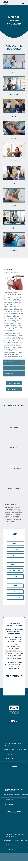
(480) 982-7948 (9, 845)
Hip (15, 591)
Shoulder (15, 564)
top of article (14, 383)
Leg (15, 576)
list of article (14, 389)
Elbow (15, 549)
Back (15, 585)
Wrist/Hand (15, 570)
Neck (15, 543)
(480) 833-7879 (9, 799)
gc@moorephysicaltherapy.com (15, 840)
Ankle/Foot (15, 597)
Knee (15, 555)
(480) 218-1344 (9, 754)
